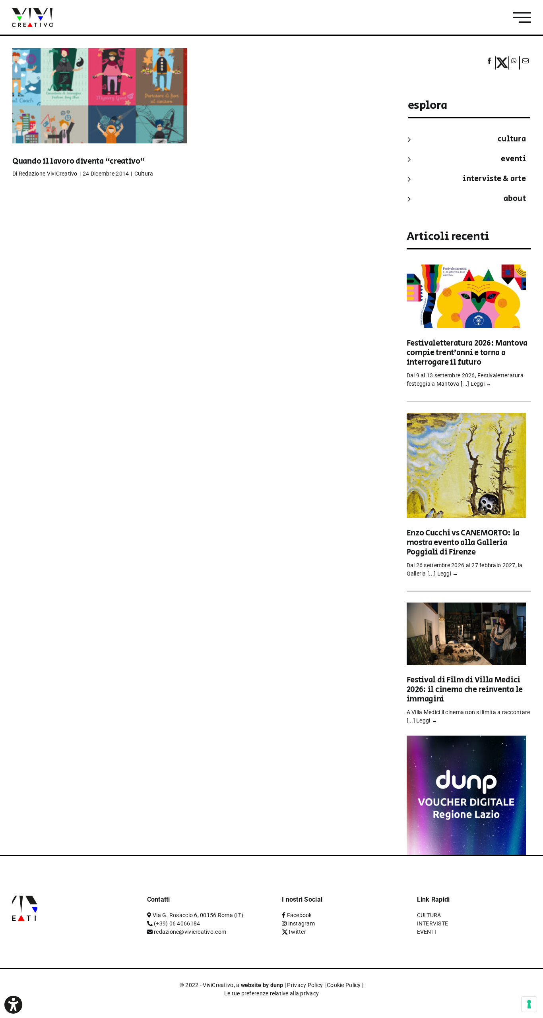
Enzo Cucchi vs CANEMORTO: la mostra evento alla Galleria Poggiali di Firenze (463, 542)
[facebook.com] (489, 63)
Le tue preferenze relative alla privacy (271, 993)
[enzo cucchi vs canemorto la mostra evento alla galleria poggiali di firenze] (466, 418)
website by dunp (262, 985)
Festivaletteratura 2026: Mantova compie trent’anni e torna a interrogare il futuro (467, 353)
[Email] (524, 63)
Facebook (299, 915)
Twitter (297, 932)
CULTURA (512, 139)
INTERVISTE (432, 923)
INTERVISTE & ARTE (494, 179)
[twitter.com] (502, 63)
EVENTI (513, 159)
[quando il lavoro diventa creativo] (99, 107)
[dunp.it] (466, 741)
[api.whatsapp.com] (514, 63)
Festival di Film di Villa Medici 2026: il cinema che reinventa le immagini (465, 689)
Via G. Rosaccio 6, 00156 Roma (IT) (198, 915)
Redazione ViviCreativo (48, 173)
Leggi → (481, 384)
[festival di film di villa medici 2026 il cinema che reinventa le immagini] (466, 608)
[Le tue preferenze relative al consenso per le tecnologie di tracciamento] (529, 1004)
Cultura (143, 173)
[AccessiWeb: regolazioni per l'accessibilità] (13, 1004)
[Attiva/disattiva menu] (522, 17)
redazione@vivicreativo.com (190, 932)
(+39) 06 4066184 (177, 923)
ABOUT (515, 199)
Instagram (301, 923)
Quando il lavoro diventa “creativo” (78, 161)
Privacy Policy (305, 985)
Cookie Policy (344, 985)
